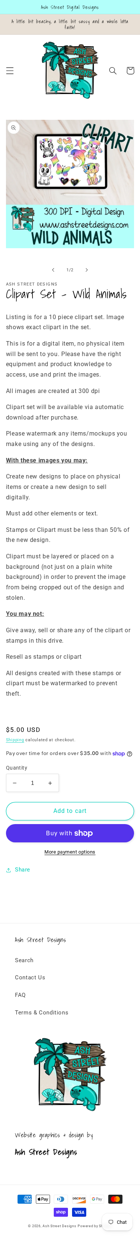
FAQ (20, 995)
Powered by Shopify (95, 1226)
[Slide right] (87, 270)
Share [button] (22, 869)
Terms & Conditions (41, 1012)
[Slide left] (53, 270)
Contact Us (30, 977)
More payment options (70, 852)
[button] (9, 70)
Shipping (15, 740)
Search (24, 960)
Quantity (16, 768)
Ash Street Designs (59, 1226)
